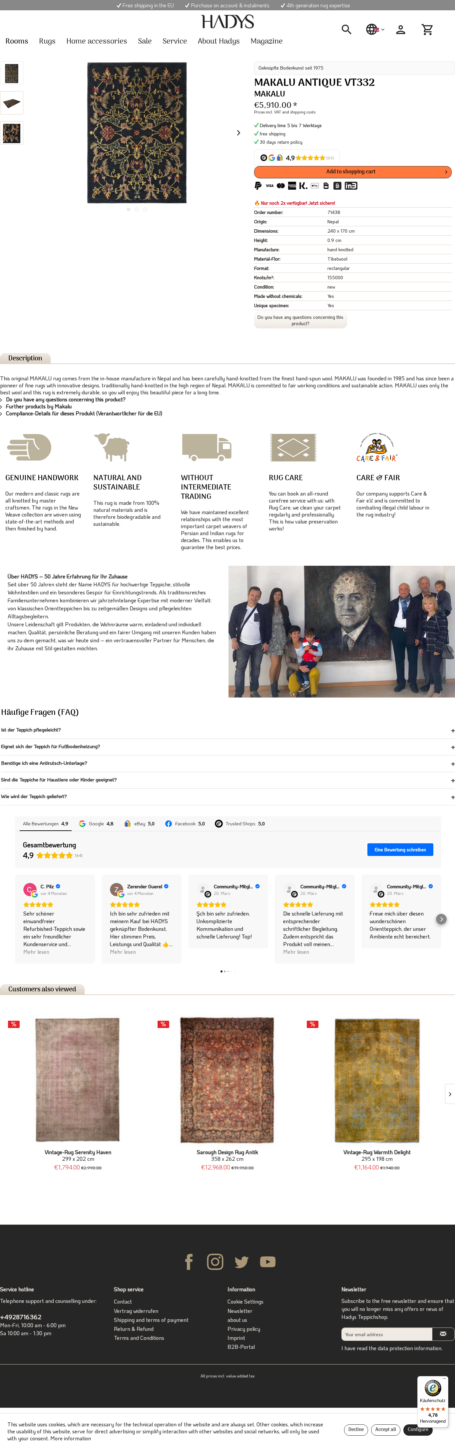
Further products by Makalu (38, 406)
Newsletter (240, 1310)
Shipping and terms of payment (151, 1319)
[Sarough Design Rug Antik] (227, 1080)
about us (237, 1319)
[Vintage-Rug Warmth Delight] (377, 1080)
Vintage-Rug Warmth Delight (377, 1155)
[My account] (400, 29)
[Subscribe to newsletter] (443, 1334)
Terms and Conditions (139, 1337)
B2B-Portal (241, 1346)
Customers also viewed (42, 989)
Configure (418, 1430)
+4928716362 (20, 1317)
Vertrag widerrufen (136, 1310)
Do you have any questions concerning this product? (300, 320)
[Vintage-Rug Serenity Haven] (78, 1080)
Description (25, 358)
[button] (15, 919)
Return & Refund (134, 1328)
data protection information (409, 1348)
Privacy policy (244, 1328)
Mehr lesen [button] (36, 951)
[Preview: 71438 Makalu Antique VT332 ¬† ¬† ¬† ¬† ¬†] (11, 73)
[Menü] (444, 1380)
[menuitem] (349, 30)
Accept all (385, 1430)
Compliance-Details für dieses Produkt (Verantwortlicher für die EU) (83, 413)
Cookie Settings (245, 1301)
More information (70, 1438)
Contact (123, 1301)
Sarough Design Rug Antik (227, 1155)
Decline (356, 1430)
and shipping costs (298, 111)
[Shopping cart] (428, 29)
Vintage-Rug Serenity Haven (78, 1155)
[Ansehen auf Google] (30, 889)
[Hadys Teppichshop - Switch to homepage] (227, 22)
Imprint (236, 1337)
